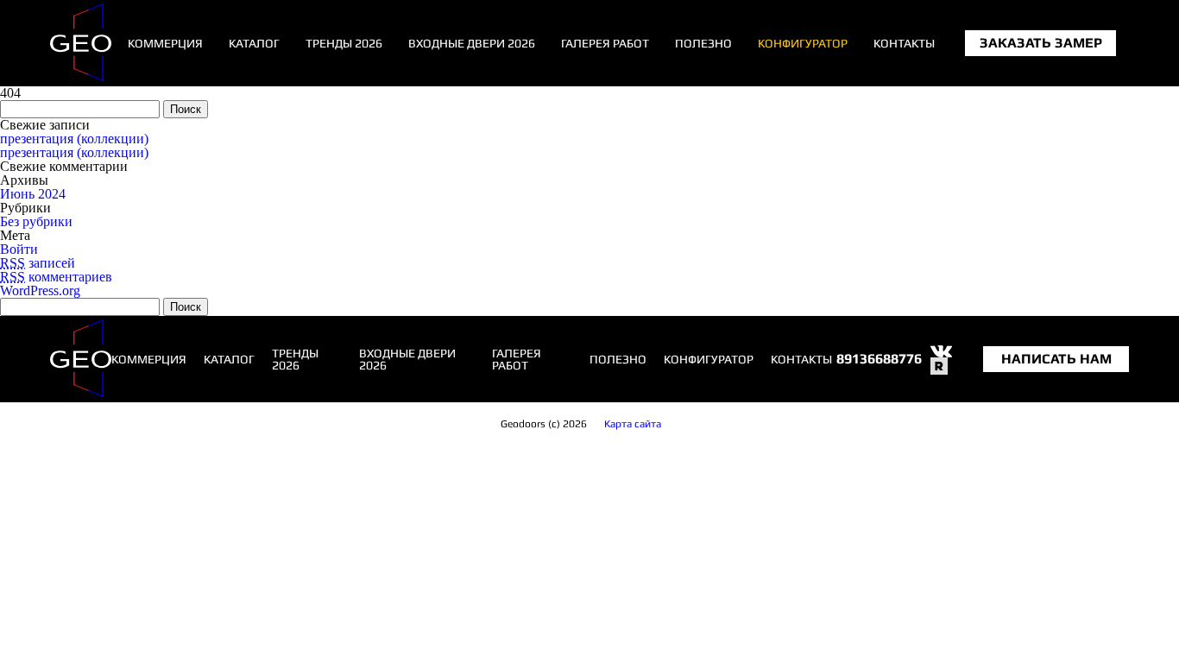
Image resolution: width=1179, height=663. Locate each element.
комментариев (56, 276)
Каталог (254, 43)
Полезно (703, 43)
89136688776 (879, 358)
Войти (19, 249)
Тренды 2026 (344, 43)
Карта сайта (632, 424)
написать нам (1056, 359)
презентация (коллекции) (74, 138)
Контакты (904, 43)
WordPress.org (40, 290)
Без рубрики (36, 221)
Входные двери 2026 (471, 43)
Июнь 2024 (33, 193)
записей (37, 263)
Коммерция (165, 43)
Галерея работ (605, 43)
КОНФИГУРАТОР (803, 43)
